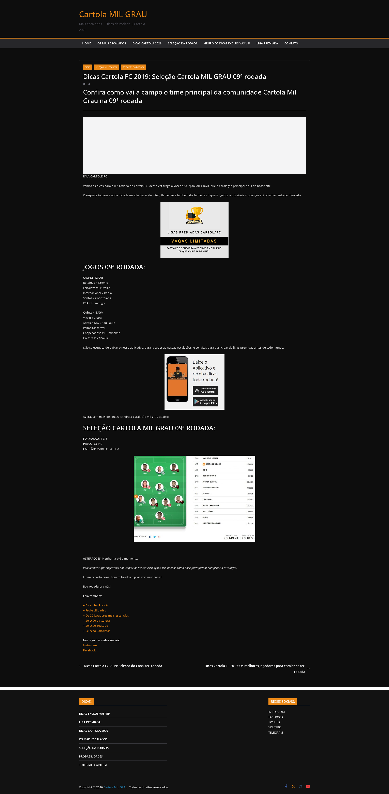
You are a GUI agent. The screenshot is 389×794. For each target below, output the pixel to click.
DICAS (87, 67)
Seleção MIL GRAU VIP (106, 67)
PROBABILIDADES (91, 756)
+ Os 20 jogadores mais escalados (106, 615)
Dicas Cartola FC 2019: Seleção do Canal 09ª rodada (123, 666)
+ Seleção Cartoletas (96, 631)
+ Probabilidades (95, 610)
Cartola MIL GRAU (113, 14)
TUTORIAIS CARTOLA (93, 765)
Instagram (90, 645)
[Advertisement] (194, 145)
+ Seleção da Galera (96, 620)
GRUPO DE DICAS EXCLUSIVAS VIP (227, 43)
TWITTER (274, 722)
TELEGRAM (275, 732)
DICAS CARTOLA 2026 (147, 43)
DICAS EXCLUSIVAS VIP (94, 714)
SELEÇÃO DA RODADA (183, 43)
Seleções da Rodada (133, 67)
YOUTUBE (274, 727)
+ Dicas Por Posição (96, 605)
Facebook (89, 650)
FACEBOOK (275, 717)
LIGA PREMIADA (267, 43)
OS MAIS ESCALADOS (111, 43)
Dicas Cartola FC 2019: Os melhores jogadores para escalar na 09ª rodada (255, 669)
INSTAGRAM (276, 712)
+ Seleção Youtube (95, 625)
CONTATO (291, 43)
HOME (86, 43)
